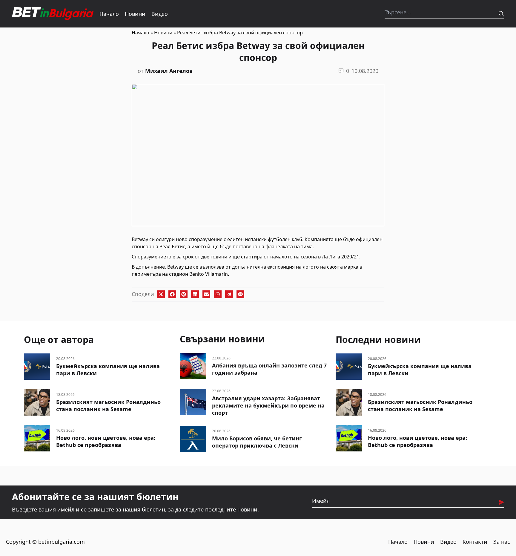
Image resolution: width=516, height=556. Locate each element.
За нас (501, 541)
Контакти (475, 541)
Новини (135, 13)
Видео (159, 13)
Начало (109, 13)
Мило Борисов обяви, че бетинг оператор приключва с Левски (257, 442)
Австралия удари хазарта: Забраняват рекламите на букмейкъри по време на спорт (268, 405)
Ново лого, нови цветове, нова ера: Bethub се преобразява (105, 441)
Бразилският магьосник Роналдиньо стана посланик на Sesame (108, 405)
